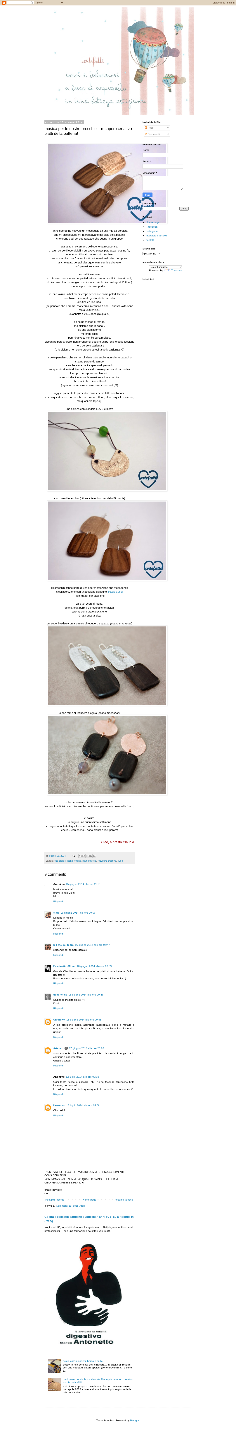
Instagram (152, 231)
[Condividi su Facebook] (91, 856)
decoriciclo (60, 994)
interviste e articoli (156, 235)
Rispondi (58, 901)
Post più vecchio (123, 1199)
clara (56, 912)
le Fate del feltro (63, 944)
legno (70, 861)
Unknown (59, 1019)
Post (150, 127)
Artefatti (58, 1048)
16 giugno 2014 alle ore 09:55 (83, 1019)
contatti (150, 239)
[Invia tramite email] (80, 856)
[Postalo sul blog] (84, 856)
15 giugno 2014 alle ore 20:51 (83, 884)
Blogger (134, 1420)
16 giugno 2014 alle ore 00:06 (78, 912)
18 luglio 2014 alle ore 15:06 (83, 1105)
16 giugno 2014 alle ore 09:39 (94, 966)
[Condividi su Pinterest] (94, 856)
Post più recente (54, 1199)
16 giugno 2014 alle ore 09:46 (85, 994)
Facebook (151, 226)
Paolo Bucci (115, 591)
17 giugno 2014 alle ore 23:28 (86, 1048)
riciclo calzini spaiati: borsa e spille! (83, 1360)
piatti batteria (89, 861)
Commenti (153, 134)
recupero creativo (107, 861)
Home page (89, 1199)
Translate (176, 270)
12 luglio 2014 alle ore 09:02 (82, 1076)
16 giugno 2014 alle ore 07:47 (92, 944)
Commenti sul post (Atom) (71, 1205)
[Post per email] (73, 856)
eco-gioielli (60, 861)
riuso (120, 861)
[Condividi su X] (87, 856)
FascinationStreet (64, 966)
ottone (77, 861)
